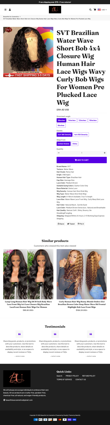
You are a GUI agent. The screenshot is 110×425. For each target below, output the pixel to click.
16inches (61, 120)
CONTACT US (81, 379)
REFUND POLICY (88, 376)
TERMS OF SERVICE (64, 379)
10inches (93, 120)
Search (59, 376)
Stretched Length (63, 116)
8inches (61, 125)
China (75, 144)
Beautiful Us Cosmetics (11, 16)
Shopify (65, 415)
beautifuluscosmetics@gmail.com (19, 400)
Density (60, 131)
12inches (82, 120)
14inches (72, 120)
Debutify (77, 415)
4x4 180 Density (64, 134)
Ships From (61, 140)
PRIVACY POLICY (72, 376)
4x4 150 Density (81, 134)
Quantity (60, 149)
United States (63, 144)
